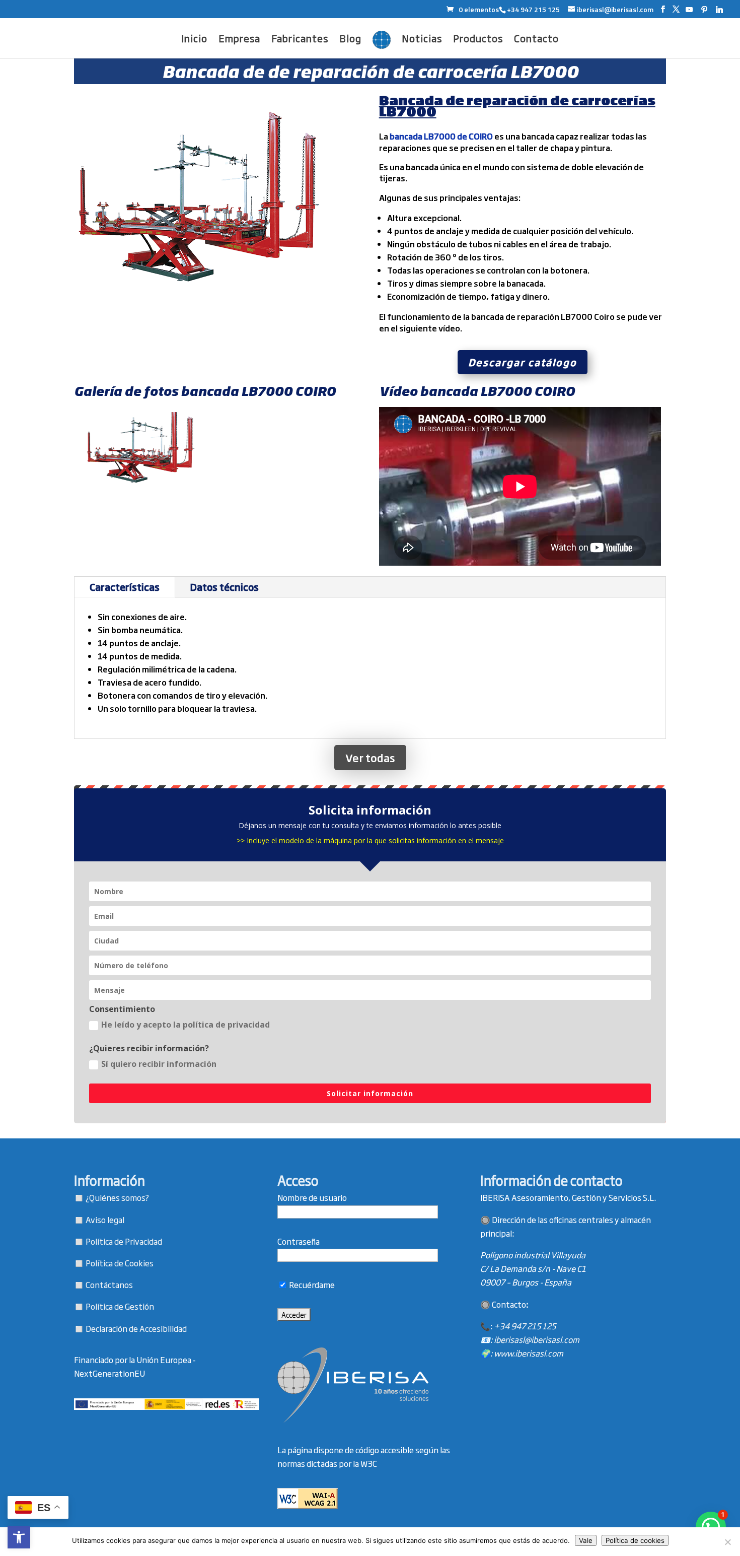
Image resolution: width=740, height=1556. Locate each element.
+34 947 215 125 (525, 1326)
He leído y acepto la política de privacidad (185, 1024)
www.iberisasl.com (528, 1353)
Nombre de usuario (312, 1197)
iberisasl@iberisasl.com (536, 1339)
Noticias (422, 40)
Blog (350, 40)
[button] (19, 1537)
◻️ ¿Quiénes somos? (111, 1197)
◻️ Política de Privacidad (118, 1241)
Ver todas (370, 757)
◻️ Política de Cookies (114, 1263)
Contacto (536, 40)
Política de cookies (635, 1540)
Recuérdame (311, 1284)
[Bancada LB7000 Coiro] (141, 488)
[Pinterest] (704, 9)
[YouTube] (689, 9)
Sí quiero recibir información (158, 1063)
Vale (586, 1540)
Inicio (194, 40)
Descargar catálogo (522, 362)
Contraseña (298, 1241)
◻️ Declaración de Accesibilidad (130, 1328)
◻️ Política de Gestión (114, 1306)
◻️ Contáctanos (103, 1284)
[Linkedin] (719, 9)
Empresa (239, 40)
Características (125, 586)
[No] (727, 1542)
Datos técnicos (224, 586)
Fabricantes (299, 40)
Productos (478, 40)
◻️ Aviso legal (99, 1219)
